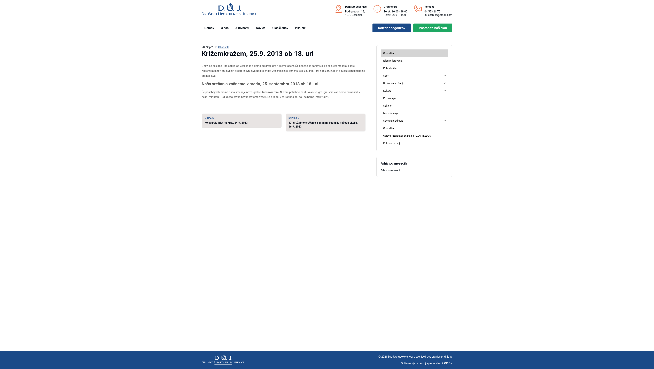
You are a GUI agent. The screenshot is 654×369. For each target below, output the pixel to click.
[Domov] (223, 359)
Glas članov (280, 28)
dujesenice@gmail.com (438, 15)
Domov (209, 28)
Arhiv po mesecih (391, 170)
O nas (225, 28)
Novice (261, 28)
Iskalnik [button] (300, 28)
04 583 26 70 (432, 11)
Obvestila (223, 47)
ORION (448, 363)
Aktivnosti (242, 28)
